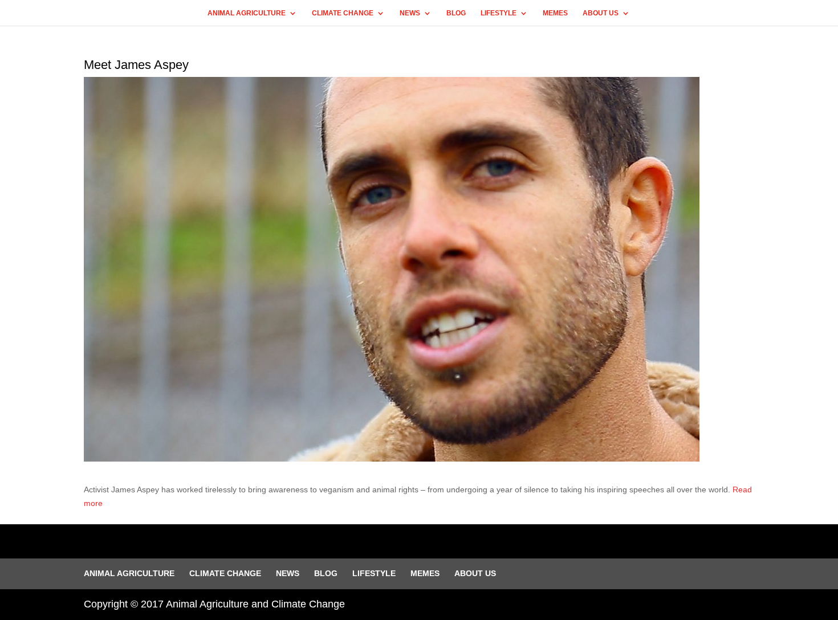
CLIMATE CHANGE (342, 13)
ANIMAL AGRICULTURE (247, 13)
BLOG (456, 13)
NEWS (410, 13)
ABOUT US (601, 13)
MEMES (555, 13)
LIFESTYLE (498, 13)
